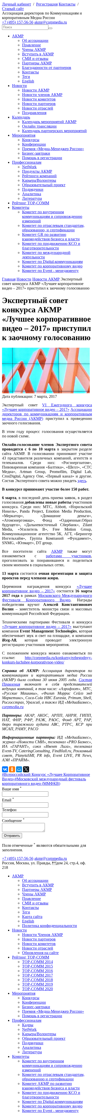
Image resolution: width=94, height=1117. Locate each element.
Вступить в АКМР (38, 54)
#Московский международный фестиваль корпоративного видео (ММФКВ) (44, 781)
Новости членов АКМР (42, 94)
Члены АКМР (34, 49)
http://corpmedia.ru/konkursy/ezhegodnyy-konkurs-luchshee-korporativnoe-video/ (47, 660)
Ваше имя (12, 789)
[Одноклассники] (12, 769)
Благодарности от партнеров (46, 67)
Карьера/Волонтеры (39, 180)
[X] (26, 769)
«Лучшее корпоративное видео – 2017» (47, 588)
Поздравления (34, 113)
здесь (81, 481)
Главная (9, 279)
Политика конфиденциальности (49, 925)
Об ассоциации (35, 40)
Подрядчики (32, 189)
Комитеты (20, 207)
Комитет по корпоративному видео (52, 266)
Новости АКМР (35, 90)
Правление (31, 45)
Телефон (9, 810)
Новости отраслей (37, 108)
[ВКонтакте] (5, 769)
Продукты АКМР (37, 171)
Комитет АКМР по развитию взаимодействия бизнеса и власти (51, 1085)
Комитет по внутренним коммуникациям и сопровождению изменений (52, 216)
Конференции (34, 144)
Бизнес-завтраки (36, 153)
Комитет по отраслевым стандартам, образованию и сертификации (53, 1076)
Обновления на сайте (40, 953)
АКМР (18, 36)
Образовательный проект (43, 185)
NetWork (29, 167)
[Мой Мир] (19, 769)
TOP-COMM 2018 (37, 980)
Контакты (67, 4)
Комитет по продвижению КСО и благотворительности (51, 245)
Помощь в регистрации (42, 158)
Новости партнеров (39, 104)
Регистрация (47, 4)
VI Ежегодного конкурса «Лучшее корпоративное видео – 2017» (47, 407)
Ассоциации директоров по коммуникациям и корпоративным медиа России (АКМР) (47, 414)
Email (8, 800)
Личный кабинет (16, 4)
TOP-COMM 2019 (37, 984)
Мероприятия (23, 135)
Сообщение (13, 820)
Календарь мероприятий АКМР (49, 122)
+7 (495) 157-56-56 (17, 22)
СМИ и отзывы (35, 58)
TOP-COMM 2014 (37, 962)
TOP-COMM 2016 (37, 971)
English (28, 81)
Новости (19, 85)
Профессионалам (26, 162)
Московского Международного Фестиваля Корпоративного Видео (47, 597)
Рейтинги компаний (39, 176)
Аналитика (31, 194)
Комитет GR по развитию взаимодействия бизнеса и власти (51, 236)
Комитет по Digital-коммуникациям (52, 261)
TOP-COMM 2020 (37, 989)
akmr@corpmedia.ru (50, 22)
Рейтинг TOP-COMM (30, 203)
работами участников (68, 556)
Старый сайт (13, 9)
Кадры (27, 1025)
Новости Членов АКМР (42, 935)
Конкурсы (30, 140)
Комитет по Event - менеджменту (50, 270)
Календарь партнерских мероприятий (54, 131)
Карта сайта (32, 916)
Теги (26, 76)
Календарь (21, 117)
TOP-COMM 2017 (37, 975)
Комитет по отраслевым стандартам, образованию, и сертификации (53, 227)
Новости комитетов (39, 99)
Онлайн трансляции (39, 126)
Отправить (12, 835)
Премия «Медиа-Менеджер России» (53, 149)
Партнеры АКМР (37, 63)
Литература (32, 198)
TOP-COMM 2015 (37, 966)
